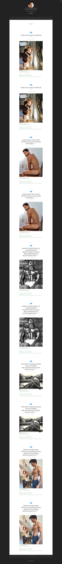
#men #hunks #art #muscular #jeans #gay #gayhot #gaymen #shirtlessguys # (31, 452)
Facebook (27, 75)
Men (31, 32)
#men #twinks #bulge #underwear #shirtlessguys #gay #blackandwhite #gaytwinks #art (31, 252)
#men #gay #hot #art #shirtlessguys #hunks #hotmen (31, 142)
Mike (34, 91)
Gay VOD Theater (39, 76)
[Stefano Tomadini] (31, 381)
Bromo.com (34, 76)
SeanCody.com (26, 76)
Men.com (30, 76)
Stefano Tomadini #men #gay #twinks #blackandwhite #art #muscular (31, 366)
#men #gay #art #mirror (31, 35)
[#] (31, 473)
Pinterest (30, 75)
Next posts (32, 556)
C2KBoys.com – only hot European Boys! (25, 74)
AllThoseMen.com (31, 9)
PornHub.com (21, 76)
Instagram (23, 75)
